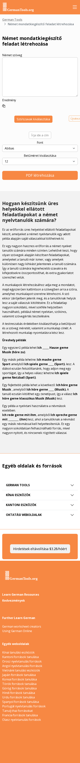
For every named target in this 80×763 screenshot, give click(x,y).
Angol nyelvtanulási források (22, 666)
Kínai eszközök (18, 495)
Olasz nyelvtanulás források (21, 720)
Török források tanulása (19, 684)
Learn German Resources (20, 594)
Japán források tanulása (19, 675)
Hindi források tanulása (18, 693)
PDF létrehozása (40, 175)
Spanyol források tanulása (20, 702)
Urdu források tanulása (18, 697)
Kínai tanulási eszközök (18, 652)
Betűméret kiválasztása (40, 156)
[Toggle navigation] (75, 7)
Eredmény (9, 100)
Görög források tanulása (19, 688)
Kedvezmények (13, 600)
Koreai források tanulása (19, 679)
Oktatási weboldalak (24, 515)
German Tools (12, 20)
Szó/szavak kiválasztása (33, 119)
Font (40, 142)
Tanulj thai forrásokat (17, 711)
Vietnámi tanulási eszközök (21, 670)
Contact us (43, 746)
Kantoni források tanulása (20, 657)
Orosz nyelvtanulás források (22, 661)
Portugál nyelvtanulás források (24, 706)
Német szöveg (12, 55)
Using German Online (17, 631)
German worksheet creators (21, 626)
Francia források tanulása (20, 715)
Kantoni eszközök (21, 505)
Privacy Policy (49, 743)
